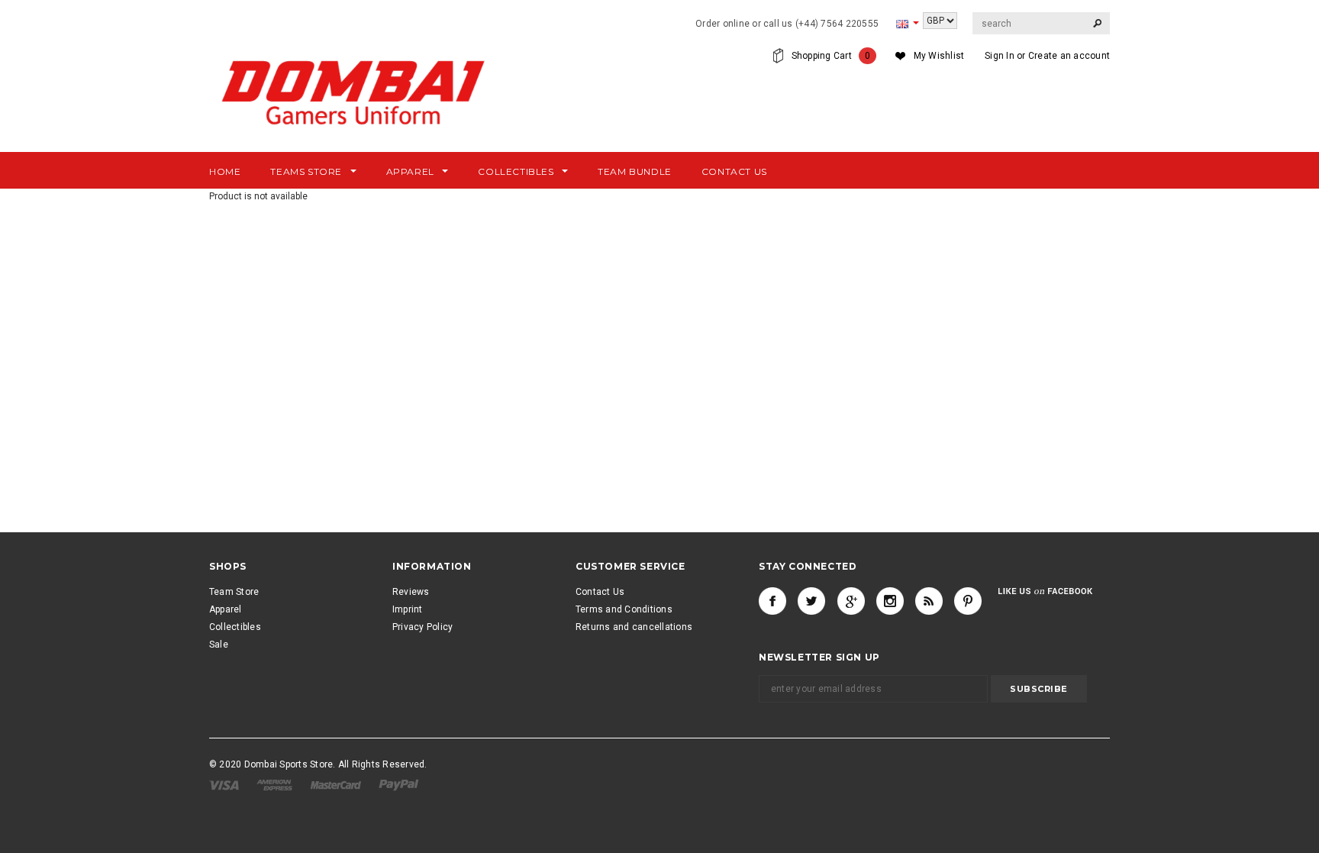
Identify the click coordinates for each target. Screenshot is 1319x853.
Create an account (1069, 55)
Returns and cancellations (634, 627)
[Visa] (225, 784)
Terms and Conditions (624, 609)
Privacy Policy (422, 627)
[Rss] (929, 601)
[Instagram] (890, 601)
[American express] (275, 784)
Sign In (999, 55)
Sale (218, 644)
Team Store (234, 591)
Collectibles (235, 627)
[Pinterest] (968, 601)
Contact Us (600, 591)
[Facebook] (772, 601)
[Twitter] (811, 601)
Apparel (225, 609)
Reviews (411, 591)
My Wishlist (939, 55)
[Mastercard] (337, 784)
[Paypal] (399, 784)
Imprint (407, 609)
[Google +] (851, 601)
